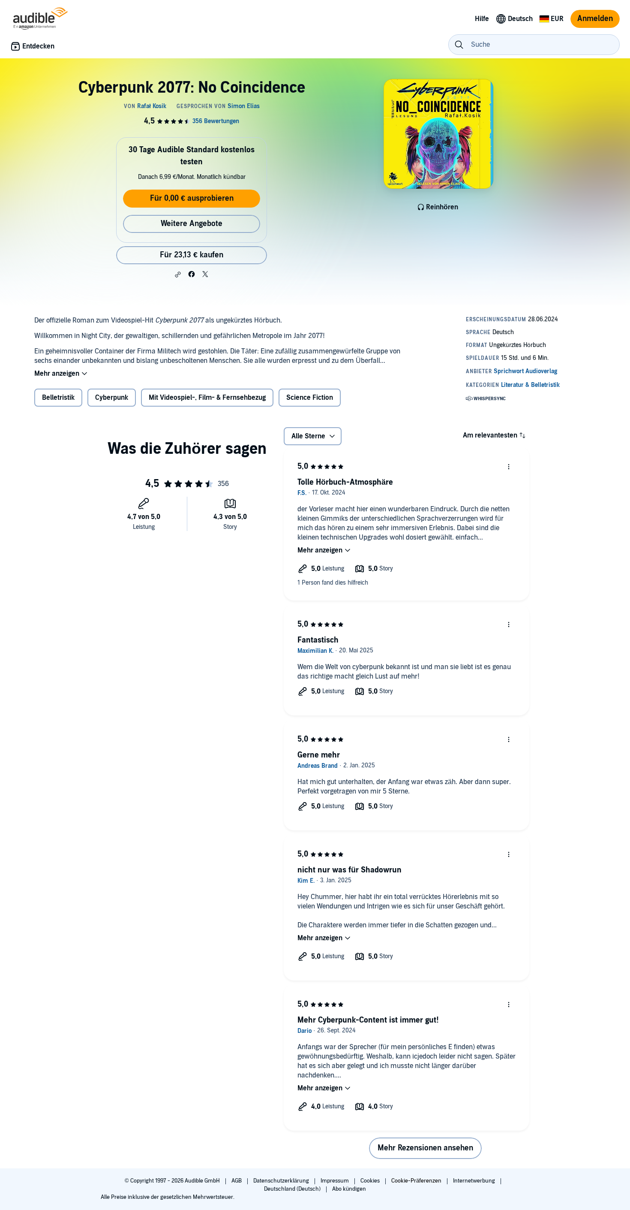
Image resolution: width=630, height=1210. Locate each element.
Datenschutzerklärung (281, 1180)
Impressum (335, 1180)
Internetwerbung (474, 1180)
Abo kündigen (349, 1189)
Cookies (370, 1180)
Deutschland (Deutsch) (293, 1189)
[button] (177, 274)
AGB (237, 1180)
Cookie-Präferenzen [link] (416, 1180)
